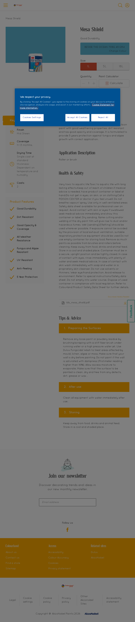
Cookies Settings (32, 117)
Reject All (103, 117)
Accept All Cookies (77, 117)
